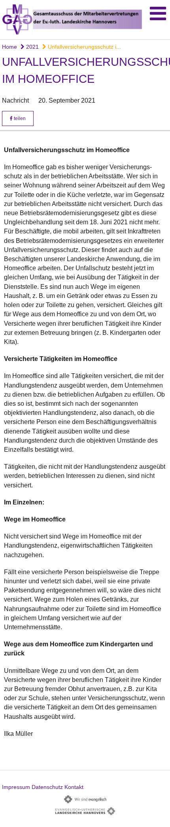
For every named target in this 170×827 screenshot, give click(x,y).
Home (9, 47)
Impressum (16, 787)
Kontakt (73, 787)
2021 (32, 47)
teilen (19, 118)
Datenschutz (47, 787)
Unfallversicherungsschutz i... (83, 47)
